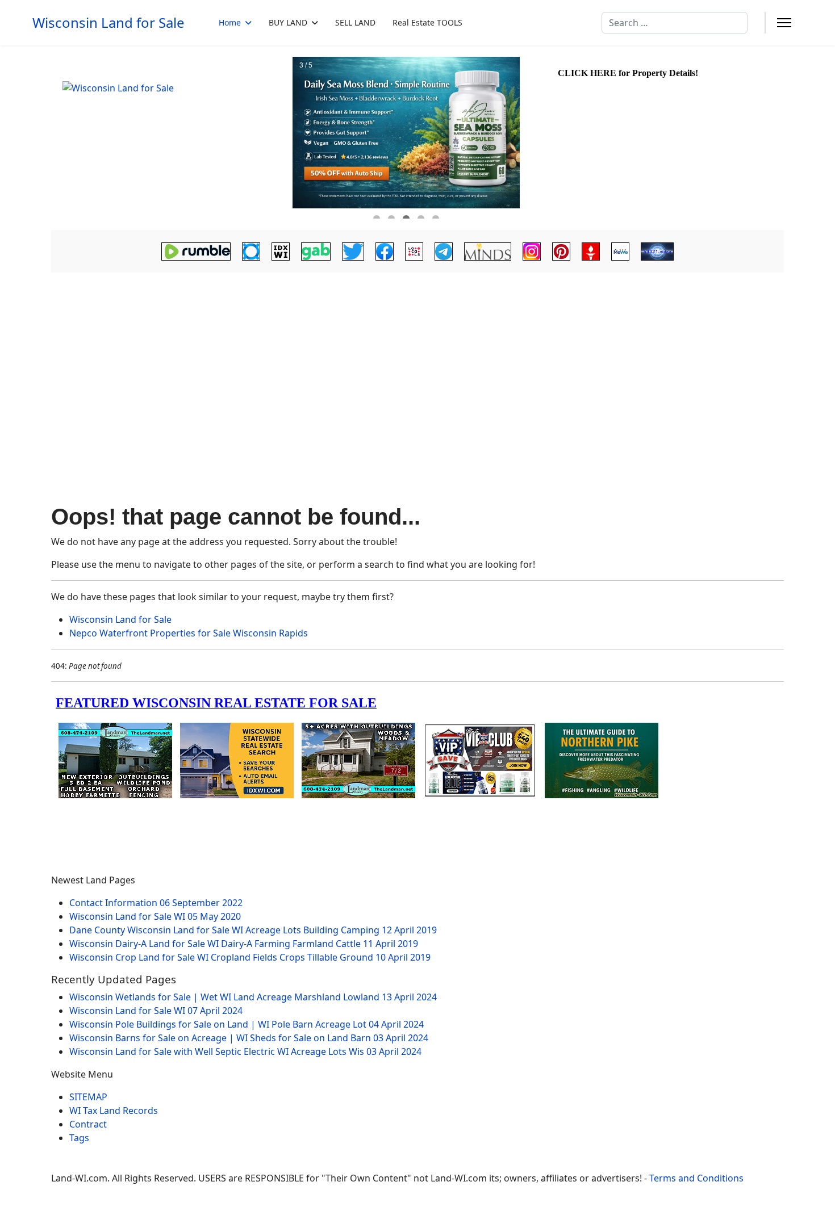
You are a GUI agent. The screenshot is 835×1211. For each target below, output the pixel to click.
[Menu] (784, 22)
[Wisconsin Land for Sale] (170, 138)
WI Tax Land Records (113, 1110)
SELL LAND (355, 22)
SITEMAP (88, 1097)
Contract (88, 1124)
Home (230, 22)
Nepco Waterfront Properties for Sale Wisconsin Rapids (188, 633)
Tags (79, 1138)
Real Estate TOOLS (427, 22)
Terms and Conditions (696, 1178)
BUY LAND (288, 22)
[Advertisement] (417, 361)
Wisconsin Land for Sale (108, 23)
